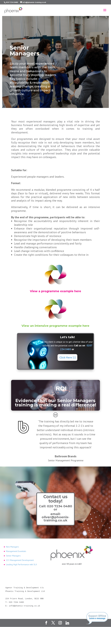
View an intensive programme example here (55, 325)
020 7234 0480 (59, 506)
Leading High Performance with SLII (21, 564)
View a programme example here (55, 291)
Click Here (65, 357)
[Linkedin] (67, 623)
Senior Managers (13, 555)
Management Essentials (16, 551)
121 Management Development (20, 560)
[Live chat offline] (97, 618)
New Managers (12, 546)
